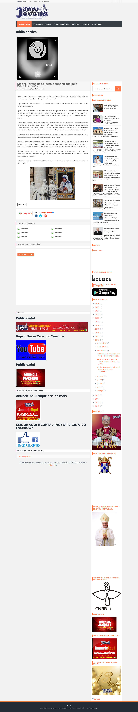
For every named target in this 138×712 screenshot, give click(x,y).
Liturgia (85, 24)
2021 (97, 321)
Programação (38, 24)
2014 (97, 399)
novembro (102, 346)
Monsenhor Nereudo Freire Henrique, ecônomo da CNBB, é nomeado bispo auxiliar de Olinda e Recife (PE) (106, 218)
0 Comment (41, 89)
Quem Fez (75, 24)
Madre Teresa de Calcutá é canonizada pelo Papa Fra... (108, 369)
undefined (24, 228)
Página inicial (25, 24)
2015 (97, 395)
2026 (97, 303)
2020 (97, 325)
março (100, 390)
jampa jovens (46, 212)
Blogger (53, 465)
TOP (69, 705)
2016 (97, 340)
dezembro (102, 343)
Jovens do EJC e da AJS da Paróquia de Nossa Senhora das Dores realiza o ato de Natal (36, 2)
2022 (97, 318)
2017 (97, 336)
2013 (97, 402)
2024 (97, 311)
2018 (97, 332)
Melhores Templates (76, 708)
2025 (97, 307)
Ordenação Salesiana (111, 105)
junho (100, 383)
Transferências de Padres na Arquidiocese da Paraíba (111, 118)
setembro (101, 350)
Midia (48, 24)
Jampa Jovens (55, 708)
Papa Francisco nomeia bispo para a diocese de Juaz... (108, 361)
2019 (97, 329)
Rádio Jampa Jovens (25, 456)
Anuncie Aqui (97, 24)
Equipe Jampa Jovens (61, 24)
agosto (100, 376)
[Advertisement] (105, 489)
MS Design (94, 708)
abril (99, 387)
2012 (97, 406)
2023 (97, 314)
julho (99, 379)
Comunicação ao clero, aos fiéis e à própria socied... (108, 354)
